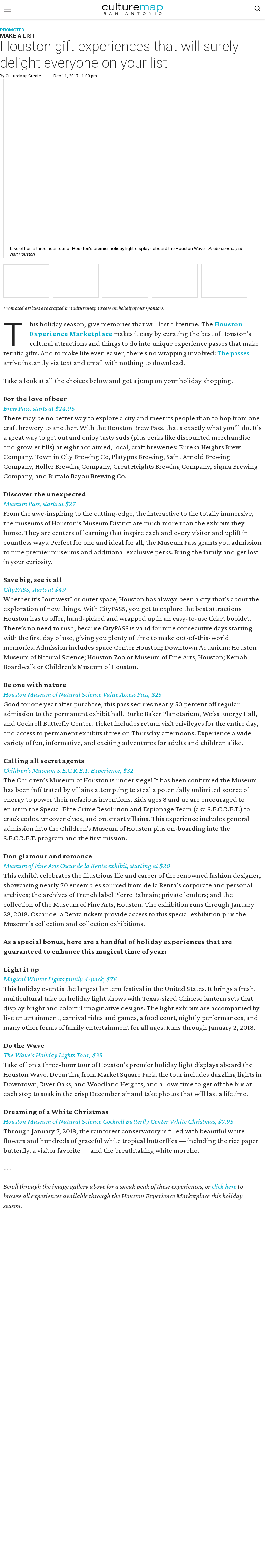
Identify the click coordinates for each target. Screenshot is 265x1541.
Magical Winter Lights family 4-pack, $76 (60, 979)
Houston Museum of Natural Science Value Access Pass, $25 (82, 694)
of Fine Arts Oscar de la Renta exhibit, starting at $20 (98, 866)
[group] (26, 281)
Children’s (17, 770)
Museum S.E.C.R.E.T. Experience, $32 (82, 770)
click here (224, 1186)
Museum (15, 866)
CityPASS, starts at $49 (34, 589)
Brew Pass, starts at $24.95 (39, 408)
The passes (233, 353)
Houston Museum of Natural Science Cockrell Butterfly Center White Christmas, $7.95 (118, 1121)
